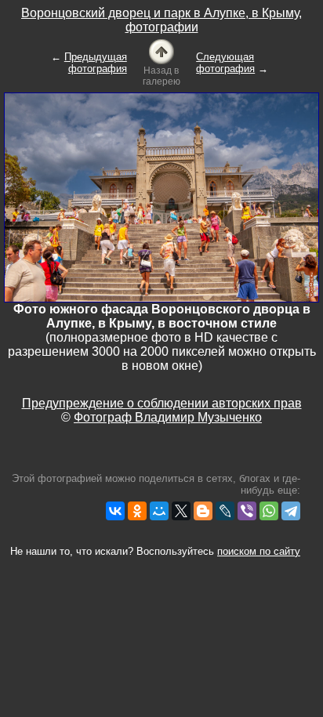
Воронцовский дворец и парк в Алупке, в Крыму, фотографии (161, 20)
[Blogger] (203, 511)
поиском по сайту (258, 551)
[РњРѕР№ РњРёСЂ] (159, 511)
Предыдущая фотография (95, 62)
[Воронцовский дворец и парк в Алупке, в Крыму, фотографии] (161, 50)
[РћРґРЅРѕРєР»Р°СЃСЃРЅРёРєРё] (137, 511)
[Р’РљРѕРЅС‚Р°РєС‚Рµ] (115, 511)
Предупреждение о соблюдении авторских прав (162, 403)
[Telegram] (290, 511)
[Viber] (247, 511)
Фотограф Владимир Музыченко (168, 417)
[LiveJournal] (225, 511)
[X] (181, 511)
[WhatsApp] (268, 511)
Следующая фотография (225, 62)
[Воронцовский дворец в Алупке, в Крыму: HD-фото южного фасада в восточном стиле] (161, 196)
